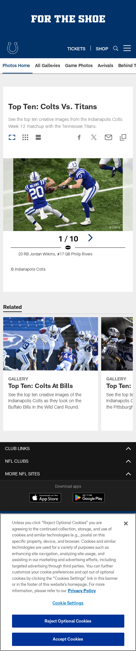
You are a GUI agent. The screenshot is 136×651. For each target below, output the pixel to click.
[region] (68, 582)
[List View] (38, 138)
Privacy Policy (82, 590)
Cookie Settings (68, 602)
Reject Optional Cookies (68, 620)
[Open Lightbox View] (68, 218)
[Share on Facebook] (79, 140)
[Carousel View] (12, 138)
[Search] (115, 48)
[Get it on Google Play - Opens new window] (89, 501)
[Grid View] (25, 138)
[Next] (90, 237)
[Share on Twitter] (94, 140)
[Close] (126, 523)
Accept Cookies (68, 639)
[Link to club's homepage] (12, 46)
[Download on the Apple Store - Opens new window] (45, 498)
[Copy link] (123, 138)
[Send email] (108, 140)
